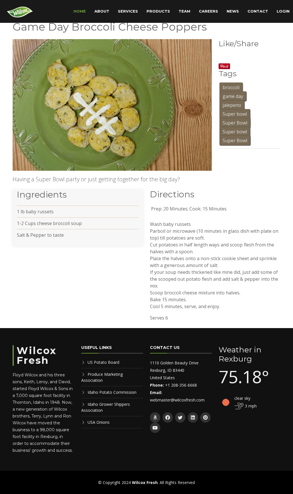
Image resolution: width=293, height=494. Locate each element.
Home (80, 11)
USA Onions (99, 422)
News (233, 11)
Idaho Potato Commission (112, 392)
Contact (258, 11)
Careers (208, 11)
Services (128, 11)
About (101, 11)
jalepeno (232, 105)
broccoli (231, 87)
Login (283, 11)
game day (233, 96)
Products (158, 11)
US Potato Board (103, 362)
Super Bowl (235, 123)
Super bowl (235, 114)
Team (184, 11)
